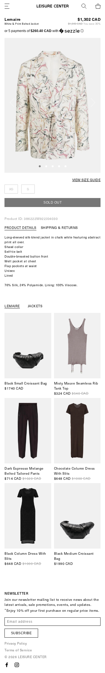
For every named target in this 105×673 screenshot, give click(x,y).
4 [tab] (59, 166)
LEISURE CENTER (32, 656)
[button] (44, 30)
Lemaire (12, 19)
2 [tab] (46, 166)
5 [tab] (65, 166)
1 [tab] (40, 166)
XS (11, 189)
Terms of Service (18, 649)
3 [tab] (52, 166)
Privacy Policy (15, 643)
